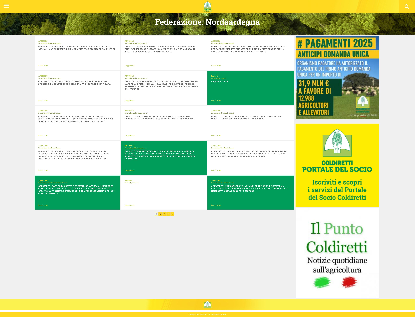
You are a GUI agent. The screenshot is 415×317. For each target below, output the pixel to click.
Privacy (223, 314)
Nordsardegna (42, 43)
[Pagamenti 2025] (337, 77)
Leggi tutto (43, 66)
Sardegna (59, 183)
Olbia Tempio (52, 43)
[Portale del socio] (337, 165)
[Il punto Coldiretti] (337, 253)
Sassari (58, 43)
